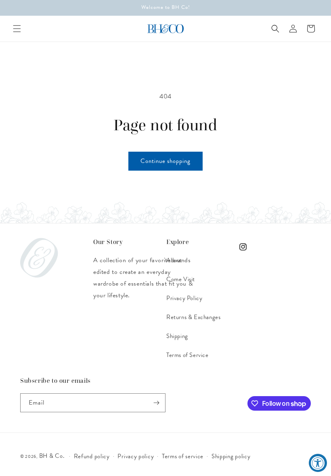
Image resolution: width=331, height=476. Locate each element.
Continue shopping (165, 161)
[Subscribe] (156, 402)
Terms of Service (187, 355)
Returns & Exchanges (193, 317)
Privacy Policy (184, 298)
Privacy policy (135, 456)
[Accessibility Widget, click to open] (318, 463)
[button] (17, 29)
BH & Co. (52, 455)
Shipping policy (231, 456)
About (174, 260)
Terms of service (182, 456)
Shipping (177, 336)
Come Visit (180, 279)
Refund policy (92, 456)
